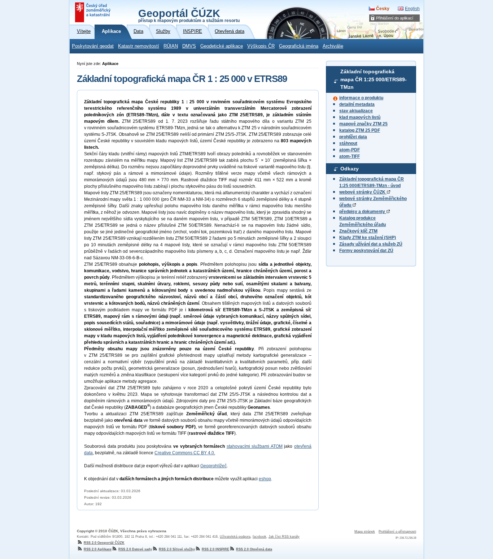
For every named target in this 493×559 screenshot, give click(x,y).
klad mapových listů (359, 117)
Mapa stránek (364, 531)
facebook (259, 536)
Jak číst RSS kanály (284, 536)
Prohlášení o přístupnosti (397, 531)
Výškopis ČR (261, 46)
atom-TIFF (349, 156)
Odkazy (349, 169)
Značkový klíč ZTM (358, 231)
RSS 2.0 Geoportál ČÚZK (104, 543)
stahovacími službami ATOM (255, 446)
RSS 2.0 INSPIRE (215, 549)
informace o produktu (361, 97)
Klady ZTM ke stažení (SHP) (367, 237)
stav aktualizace (356, 110)
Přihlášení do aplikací (394, 18)
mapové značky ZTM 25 (363, 123)
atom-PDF (349, 149)
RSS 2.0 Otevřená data (254, 549)
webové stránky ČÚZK (363, 192)
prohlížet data (353, 136)
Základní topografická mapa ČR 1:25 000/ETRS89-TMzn (373, 79)
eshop (265, 478)
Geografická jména (298, 46)
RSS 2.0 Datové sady (135, 549)
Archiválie (333, 46)
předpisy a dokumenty (362, 211)
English (412, 8)
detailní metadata (357, 104)
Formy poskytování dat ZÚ (366, 250)
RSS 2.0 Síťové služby (177, 549)
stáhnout (348, 143)
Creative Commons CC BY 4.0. (184, 452)
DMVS (189, 46)
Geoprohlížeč (213, 465)
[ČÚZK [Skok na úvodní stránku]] (93, 12)
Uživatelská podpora (235, 536)
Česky (382, 8)
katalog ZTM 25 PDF (359, 130)
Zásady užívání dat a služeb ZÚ (370, 244)
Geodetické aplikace (221, 46)
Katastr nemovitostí (138, 46)
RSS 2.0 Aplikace (98, 549)
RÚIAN (170, 46)
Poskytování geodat (93, 46)
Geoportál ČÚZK (189, 15)
